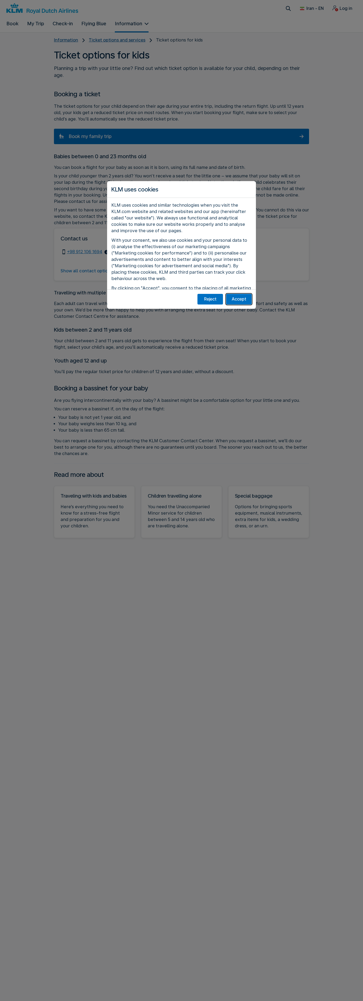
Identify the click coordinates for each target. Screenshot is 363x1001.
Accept (239, 299)
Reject (210, 299)
